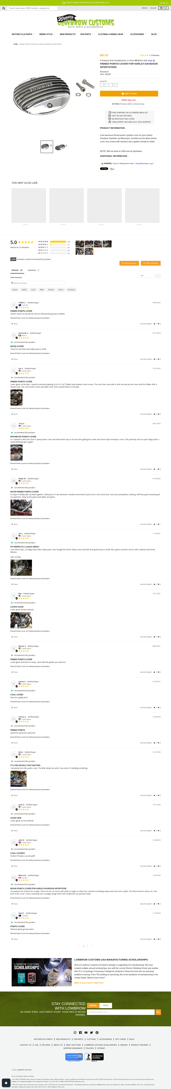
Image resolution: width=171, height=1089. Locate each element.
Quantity (103, 81)
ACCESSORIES (105, 1039)
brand (51, 289)
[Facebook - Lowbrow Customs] (80, 1032)
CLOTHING (91, 1039)
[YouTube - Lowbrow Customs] (86, 1032)
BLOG (131, 1039)
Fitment (71, 289)
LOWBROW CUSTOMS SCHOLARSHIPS (100, 1045)
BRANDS (124, 1045)
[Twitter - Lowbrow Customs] (91, 1032)
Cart (165, 8)
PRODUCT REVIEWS (139, 1045)
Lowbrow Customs (24, 1070)
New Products (67, 34)
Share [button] (15, 324)
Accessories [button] (137, 34)
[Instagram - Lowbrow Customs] (74, 1032)
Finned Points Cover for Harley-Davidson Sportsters (30, 318)
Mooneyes (104, 72)
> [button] (92, 945)
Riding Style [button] (46, 34)
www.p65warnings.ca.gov (144, 163)
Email (93, 1005)
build (24, 289)
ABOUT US (58, 1045)
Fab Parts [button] (85, 34)
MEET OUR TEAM (73, 1045)
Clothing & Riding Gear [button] (111, 34)
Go (158, 1012)
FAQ (36, 1045)
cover (14, 289)
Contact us (163, 3)
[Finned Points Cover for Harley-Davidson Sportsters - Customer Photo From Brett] (89, 251)
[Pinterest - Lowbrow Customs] (97, 1032)
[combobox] (32, 8)
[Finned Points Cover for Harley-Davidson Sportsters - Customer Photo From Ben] (80, 251)
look (33, 289)
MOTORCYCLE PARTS (43, 1039)
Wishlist (144, 8)
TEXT (106, 1005)
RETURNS (46, 1045)
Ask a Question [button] (130, 263)
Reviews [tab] (15, 270)
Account (153, 8)
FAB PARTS (78, 1039)
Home (16, 44)
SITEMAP (101, 1048)
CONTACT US (25, 1045)
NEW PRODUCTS (63, 1039)
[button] (155, 324)
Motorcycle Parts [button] (22, 34)
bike (42, 289)
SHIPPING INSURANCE (72, 1048)
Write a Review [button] (152, 263)
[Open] (6, 1083)
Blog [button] (154, 34)
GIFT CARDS (120, 1039)
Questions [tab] (32, 270)
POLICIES (90, 1048)
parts (60, 289)
